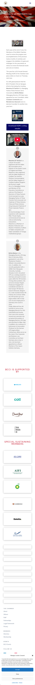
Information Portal (10, 23)
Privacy (20, 682)
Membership (7, 637)
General (15, 20)
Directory (6, 634)
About (5, 611)
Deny (17, 674)
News (18, 23)
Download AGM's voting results (17, 127)
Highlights (21, 20)
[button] (32, 655)
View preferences (17, 678)
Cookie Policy (15, 682)
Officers (6, 614)
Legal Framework (9, 623)
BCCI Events (7, 644)
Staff (5, 617)
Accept (17, 669)
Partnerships (7, 620)
